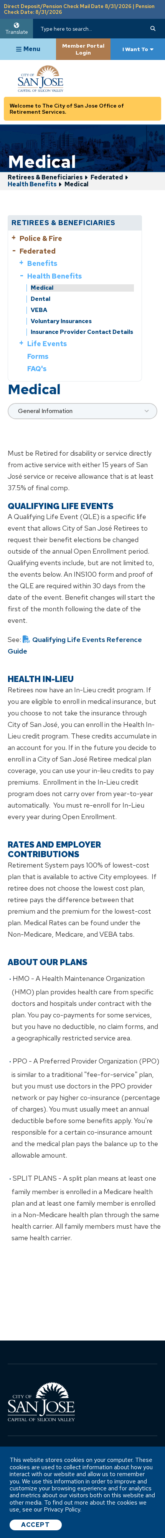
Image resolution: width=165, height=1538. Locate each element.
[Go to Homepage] (54, 78)
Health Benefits (32, 184)
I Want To (135, 49)
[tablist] (82, 411)
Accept (35, 1525)
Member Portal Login (83, 49)
